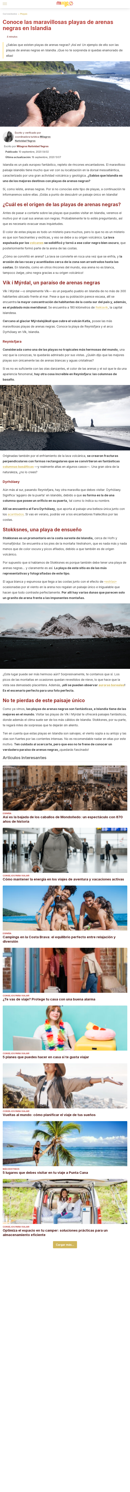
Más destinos (11, 1169)
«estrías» (110, 581)
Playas (23, 14)
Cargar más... (65, 1244)
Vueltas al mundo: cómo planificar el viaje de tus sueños (49, 1115)
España (7, 813)
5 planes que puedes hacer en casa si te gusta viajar (46, 1057)
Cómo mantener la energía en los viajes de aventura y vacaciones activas (63, 879)
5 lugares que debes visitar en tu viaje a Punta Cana (45, 1173)
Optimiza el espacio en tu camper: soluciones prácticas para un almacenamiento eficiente (55, 1232)
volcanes (37, 243)
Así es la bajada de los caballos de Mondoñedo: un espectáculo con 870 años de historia (63, 819)
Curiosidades (10, 14)
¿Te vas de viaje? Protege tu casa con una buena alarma (49, 999)
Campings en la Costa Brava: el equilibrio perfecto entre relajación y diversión (59, 939)
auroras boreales (111, 685)
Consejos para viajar (16, 875)
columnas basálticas (18, 466)
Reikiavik (101, 307)
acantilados (16, 514)
